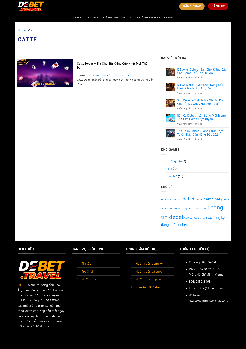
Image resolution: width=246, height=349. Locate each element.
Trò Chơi (87, 271)
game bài (211, 198)
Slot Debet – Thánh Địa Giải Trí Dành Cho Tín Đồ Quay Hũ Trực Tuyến (201, 102)
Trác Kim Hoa (199, 218)
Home (22, 30)
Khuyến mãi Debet (148, 287)
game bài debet (174, 208)
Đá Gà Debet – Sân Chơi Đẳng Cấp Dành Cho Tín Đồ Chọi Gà (200, 86)
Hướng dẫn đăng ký (149, 263)
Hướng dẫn (110, 17)
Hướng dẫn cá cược (149, 271)
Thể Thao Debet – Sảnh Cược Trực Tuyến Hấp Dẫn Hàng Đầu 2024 (200, 132)
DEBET (77, 17)
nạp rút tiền (191, 208)
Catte (179, 199)
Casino (173, 199)
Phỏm (204, 208)
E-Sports (199, 199)
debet (189, 199)
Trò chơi (92, 17)
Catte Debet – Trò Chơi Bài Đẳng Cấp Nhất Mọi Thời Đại (112, 65)
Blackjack (165, 199)
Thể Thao (188, 218)
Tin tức (127, 17)
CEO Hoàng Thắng (121, 75)
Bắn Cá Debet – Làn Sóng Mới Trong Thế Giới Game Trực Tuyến (201, 117)
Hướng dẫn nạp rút (149, 279)
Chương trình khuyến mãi (155, 17)
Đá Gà (209, 218)
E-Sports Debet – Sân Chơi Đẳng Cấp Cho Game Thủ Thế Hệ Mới (202, 71)
